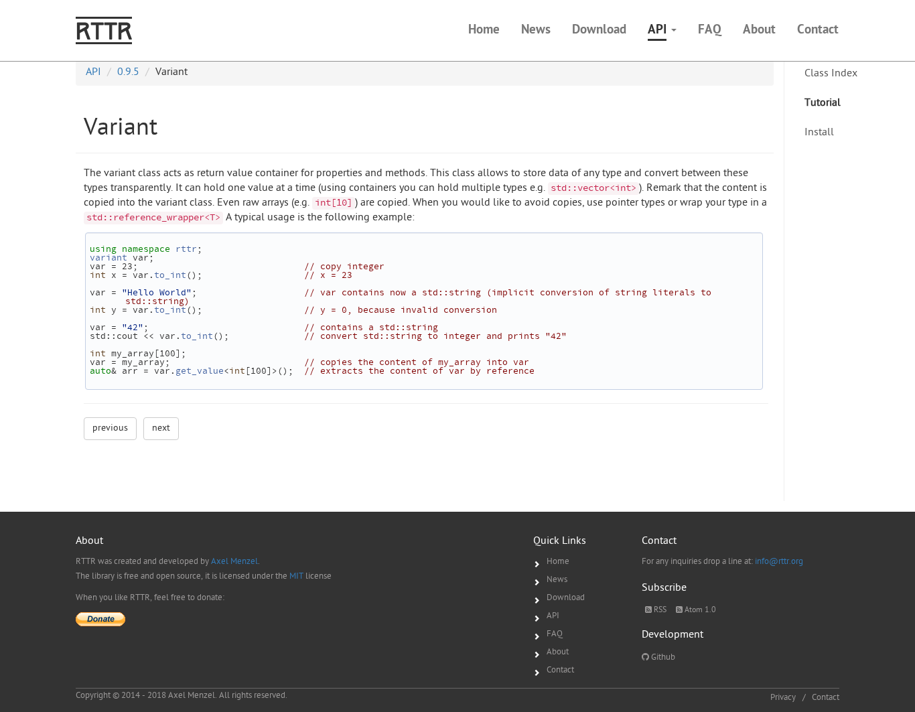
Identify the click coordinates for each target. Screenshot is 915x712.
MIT (296, 576)
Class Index (830, 74)
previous (110, 428)
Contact (560, 670)
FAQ (555, 634)
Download (566, 597)
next (161, 428)
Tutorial (822, 103)
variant (108, 258)
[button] (662, 31)
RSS (659, 610)
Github (662, 657)
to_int (170, 276)
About (558, 652)
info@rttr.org (779, 561)
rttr (186, 250)
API (553, 616)
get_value (199, 371)
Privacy (783, 697)
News (557, 579)
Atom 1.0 (699, 610)
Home (558, 561)
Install (819, 133)
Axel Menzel (234, 561)
